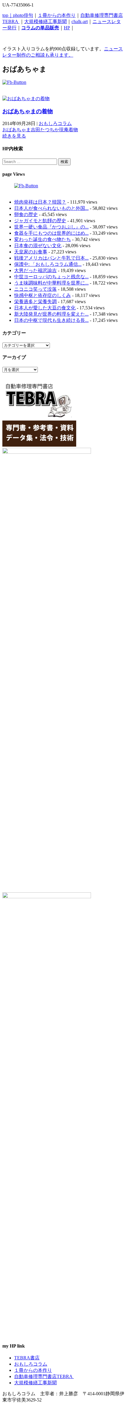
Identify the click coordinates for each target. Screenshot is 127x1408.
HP (67, 27)
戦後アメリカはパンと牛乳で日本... (51, 257)
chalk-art (79, 21)
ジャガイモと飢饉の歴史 (40, 220)
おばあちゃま (16, 129)
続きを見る (14, 135)
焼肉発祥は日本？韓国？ (40, 201)
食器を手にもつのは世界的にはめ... (51, 233)
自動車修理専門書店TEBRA (44, 1376)
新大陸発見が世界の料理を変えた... (51, 314)
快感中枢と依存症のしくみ (42, 295)
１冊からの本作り (57, 15)
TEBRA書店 (27, 1357)
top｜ (7, 15)
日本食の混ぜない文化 (37, 245)
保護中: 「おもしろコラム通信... (48, 264)
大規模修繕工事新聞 (45, 21)
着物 (73, 129)
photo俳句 (23, 15)
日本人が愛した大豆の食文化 (45, 307)
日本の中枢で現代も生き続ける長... (51, 320)
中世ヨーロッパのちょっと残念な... (51, 276)
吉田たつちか (45, 129)
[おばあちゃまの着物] (26, 98)
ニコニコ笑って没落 (35, 289)
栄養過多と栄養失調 (35, 301)
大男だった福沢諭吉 (35, 270)
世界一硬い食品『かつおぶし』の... (51, 226)
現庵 (64, 129)
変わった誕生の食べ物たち (42, 239)
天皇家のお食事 (30, 251)
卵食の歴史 (26, 214)
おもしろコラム (55, 123)
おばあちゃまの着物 (27, 111)
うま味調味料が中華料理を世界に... (51, 282)
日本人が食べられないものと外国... (51, 208)
